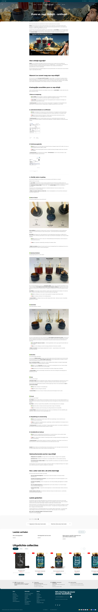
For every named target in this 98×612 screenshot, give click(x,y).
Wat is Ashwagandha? (18, 535)
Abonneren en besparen (29, 593)
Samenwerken (15, 598)
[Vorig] (37, 1)
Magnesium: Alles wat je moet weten (37, 524)
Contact (38, 593)
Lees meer (14, 537)
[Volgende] (56, 1)
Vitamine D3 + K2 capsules (40, 571)
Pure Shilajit (38, 512)
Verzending (39, 594)
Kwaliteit (26, 597)
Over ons (14, 593)
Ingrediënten (27, 598)
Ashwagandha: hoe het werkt (44, 535)
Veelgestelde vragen (40, 602)
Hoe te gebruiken (28, 601)
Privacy (38, 598)
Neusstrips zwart (21, 570)
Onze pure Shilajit (28, 594)
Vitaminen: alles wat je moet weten (59, 524)
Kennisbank (15, 594)
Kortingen (14, 597)
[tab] (15, 549)
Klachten (38, 601)
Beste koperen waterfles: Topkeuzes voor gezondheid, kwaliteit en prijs (72, 536)
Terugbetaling (39, 597)
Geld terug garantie (16, 601)
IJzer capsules (77, 571)
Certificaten (27, 602)
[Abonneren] (71, 597)
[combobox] (84, 1)
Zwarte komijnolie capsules (58, 571)
